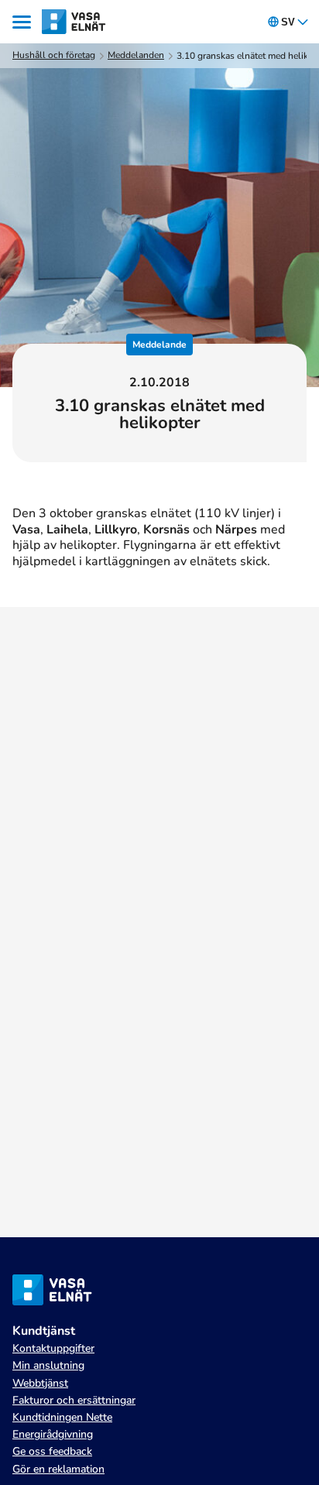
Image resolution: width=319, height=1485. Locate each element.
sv (288, 22)
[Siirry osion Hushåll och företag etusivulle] (74, 20)
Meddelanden (136, 55)
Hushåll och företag (53, 55)
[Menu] (24, 22)
